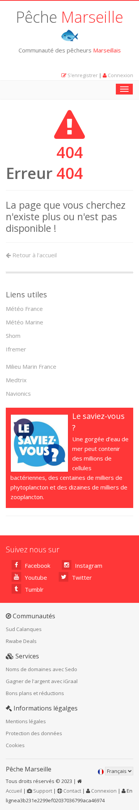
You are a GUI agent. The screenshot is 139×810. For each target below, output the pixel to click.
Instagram (87, 565)
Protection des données (34, 733)
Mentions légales (26, 721)
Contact (72, 790)
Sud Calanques (24, 629)
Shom (13, 335)
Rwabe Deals (21, 641)
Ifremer (16, 349)
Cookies (15, 745)
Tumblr (33, 589)
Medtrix (16, 380)
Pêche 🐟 (69, 25)
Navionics (18, 393)
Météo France (24, 308)
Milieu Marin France (31, 366)
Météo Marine (24, 322)
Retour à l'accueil (34, 255)
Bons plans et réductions (35, 693)
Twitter (81, 577)
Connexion (120, 75)
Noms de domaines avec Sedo (41, 669)
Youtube (35, 577)
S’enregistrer (83, 75)
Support (42, 790)
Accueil (14, 790)
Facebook (36, 565)
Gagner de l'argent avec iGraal (42, 681)
